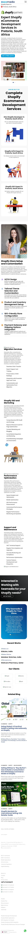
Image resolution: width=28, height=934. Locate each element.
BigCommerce (4, 905)
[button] (13, 82)
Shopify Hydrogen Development (9, 915)
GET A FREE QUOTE (8, 55)
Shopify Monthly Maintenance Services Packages (13, 924)
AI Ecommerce (4, 862)
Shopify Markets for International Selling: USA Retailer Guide (11, 813)
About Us (3, 873)
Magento (3, 907)
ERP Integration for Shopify (7, 920)
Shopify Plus (4, 901)
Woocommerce (5, 903)
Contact (3, 875)
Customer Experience (6, 864)
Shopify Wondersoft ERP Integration (9, 922)
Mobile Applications (6, 860)
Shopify (3, 898)
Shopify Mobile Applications (8, 918)
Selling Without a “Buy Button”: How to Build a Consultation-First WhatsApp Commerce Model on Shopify (13, 771)
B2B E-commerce (5, 857)
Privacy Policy (4, 879)
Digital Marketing (5, 866)
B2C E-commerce (5, 855)
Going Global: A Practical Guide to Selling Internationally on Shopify (14, 728)
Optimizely (3, 909)
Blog (2, 877)
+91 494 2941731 (7, 848)
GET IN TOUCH (7, 596)
